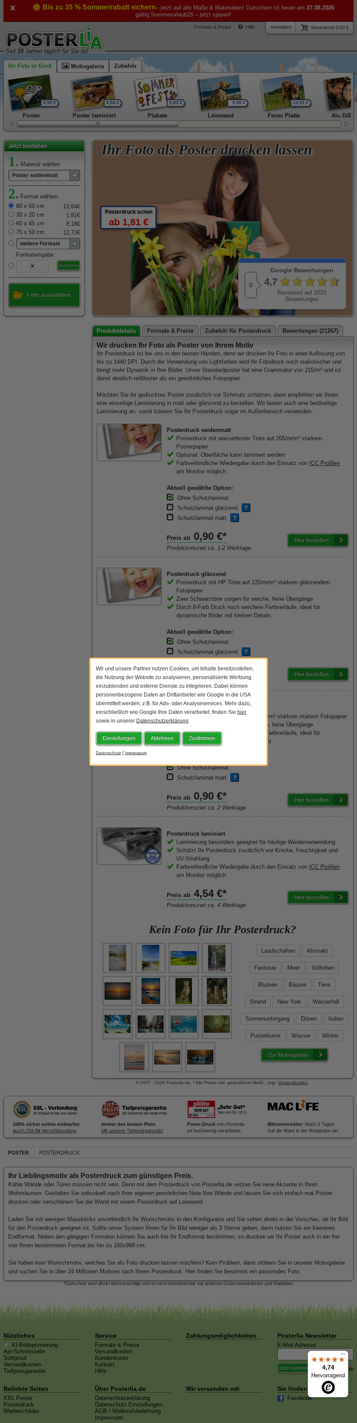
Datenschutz (108, 752)
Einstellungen (119, 738)
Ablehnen (162, 738)
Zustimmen (202, 738)
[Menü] (343, 1356)
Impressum (136, 752)
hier (241, 712)
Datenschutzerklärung (162, 720)
